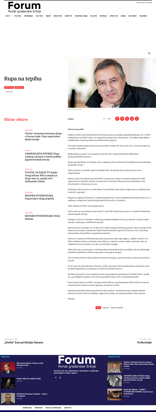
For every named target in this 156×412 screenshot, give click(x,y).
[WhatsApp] (132, 119)
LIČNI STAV (19, 87)
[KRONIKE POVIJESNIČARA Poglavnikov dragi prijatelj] (13, 196)
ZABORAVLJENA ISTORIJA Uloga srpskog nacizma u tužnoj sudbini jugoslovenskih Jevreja (43, 156)
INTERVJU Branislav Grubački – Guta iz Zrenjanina (32, 395)
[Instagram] (60, 378)
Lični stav (106, 308)
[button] (149, 53)
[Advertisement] (78, 34)
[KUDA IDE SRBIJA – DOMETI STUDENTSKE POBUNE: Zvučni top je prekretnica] (114, 394)
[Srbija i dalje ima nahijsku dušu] (8, 383)
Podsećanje (144, 342)
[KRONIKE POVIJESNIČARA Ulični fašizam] (13, 216)
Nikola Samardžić (117, 308)
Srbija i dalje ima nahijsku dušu (29, 379)
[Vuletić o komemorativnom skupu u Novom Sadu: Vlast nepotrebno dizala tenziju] (13, 135)
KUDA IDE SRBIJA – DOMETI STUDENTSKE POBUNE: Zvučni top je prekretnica (138, 392)
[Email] (137, 119)
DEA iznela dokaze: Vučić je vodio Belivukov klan (30, 364)
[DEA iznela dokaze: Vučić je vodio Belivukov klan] (8, 367)
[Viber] (127, 119)
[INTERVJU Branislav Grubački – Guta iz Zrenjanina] (8, 398)
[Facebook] (117, 119)
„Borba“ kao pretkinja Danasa (23, 342)
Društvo (27, 150)
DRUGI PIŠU (9, 87)
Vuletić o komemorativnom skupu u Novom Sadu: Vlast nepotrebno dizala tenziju (43, 136)
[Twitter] (122, 119)
